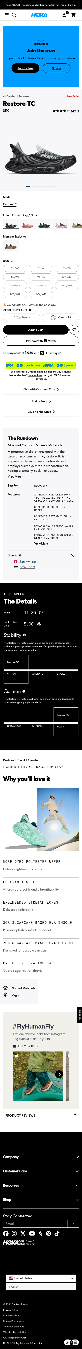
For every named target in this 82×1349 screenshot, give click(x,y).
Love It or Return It (39, 411)
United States (23, 1278)
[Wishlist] (74, 330)
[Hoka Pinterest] (48, 1234)
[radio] (11, 224)
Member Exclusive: (15, 236)
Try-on (25, 317)
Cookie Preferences (13, 1321)
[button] (28, 186)
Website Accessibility (14, 1332)
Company (11, 1157)
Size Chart (27, 567)
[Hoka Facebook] (6, 1234)
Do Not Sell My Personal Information (23, 1343)
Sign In (72, 4)
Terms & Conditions (13, 1326)
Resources (11, 1185)
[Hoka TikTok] (57, 1234)
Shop (7, 1200)
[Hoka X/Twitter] (23, 1234)
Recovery (40, 485)
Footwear (24, 96)
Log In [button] (14, 371)
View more (14, 476)
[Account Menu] (64, 15)
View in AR (64, 317)
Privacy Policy (10, 1309)
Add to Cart (35, 329)
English (13, 1286)
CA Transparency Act (14, 1337)
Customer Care (15, 1171)
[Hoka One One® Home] (39, 15)
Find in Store (39, 401)
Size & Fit (14, 555)
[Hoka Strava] (40, 1234)
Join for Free (57, 4)
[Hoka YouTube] (32, 1234)
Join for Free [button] (35, 375)
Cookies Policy (11, 1315)
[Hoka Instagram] (14, 1234)
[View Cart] (73, 15)
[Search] (14, 15)
